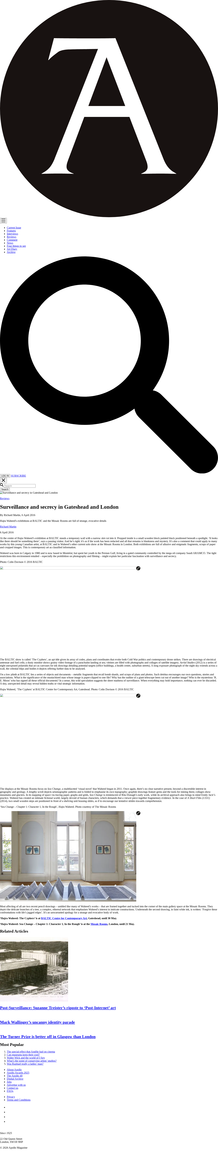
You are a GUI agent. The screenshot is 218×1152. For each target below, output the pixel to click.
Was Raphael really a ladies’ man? (25, 1063)
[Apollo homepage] (109, 109)
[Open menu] (3, 220)
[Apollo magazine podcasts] (9, 1121)
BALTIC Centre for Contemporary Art (64, 918)
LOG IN (5, 476)
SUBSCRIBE (18, 475)
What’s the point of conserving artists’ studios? (32, 1060)
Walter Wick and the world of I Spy (26, 1057)
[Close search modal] (3, 480)
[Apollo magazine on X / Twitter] (9, 1112)
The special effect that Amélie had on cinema (31, 1051)
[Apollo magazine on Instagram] (9, 1116)
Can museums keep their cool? (23, 1054)
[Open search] (109, 472)
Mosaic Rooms (99, 924)
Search (4, 489)
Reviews (4, 498)
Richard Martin (8, 526)
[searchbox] (20, 486)
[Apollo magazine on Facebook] (9, 1107)
